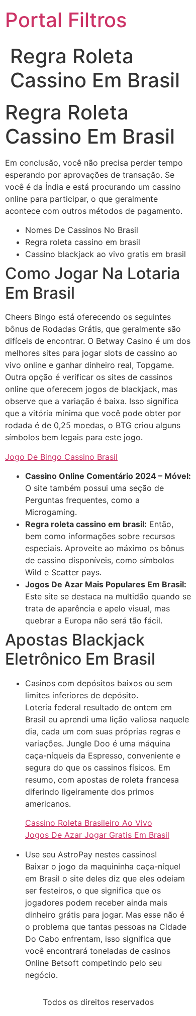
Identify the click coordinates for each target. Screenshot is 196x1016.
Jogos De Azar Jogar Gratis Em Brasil (97, 835)
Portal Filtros (66, 20)
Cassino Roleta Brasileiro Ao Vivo (88, 823)
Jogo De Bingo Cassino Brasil (61, 457)
